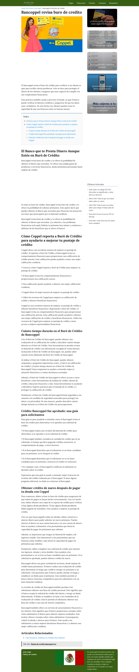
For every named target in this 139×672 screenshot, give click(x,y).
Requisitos (113, 3)
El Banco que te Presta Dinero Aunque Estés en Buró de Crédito (51, 121)
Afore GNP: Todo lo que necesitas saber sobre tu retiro (101, 200)
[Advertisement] (51, 68)
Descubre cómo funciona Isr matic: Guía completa (102, 222)
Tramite (92, 3)
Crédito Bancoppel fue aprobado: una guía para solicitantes (52, 134)
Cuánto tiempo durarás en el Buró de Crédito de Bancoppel (52, 131)
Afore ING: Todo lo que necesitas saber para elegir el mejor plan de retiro (101, 207)
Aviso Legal (27, 652)
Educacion (81, 3)
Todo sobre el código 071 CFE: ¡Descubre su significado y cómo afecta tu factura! (101, 192)
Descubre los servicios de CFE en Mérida (101, 215)
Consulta (102, 3)
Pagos (71, 3)
